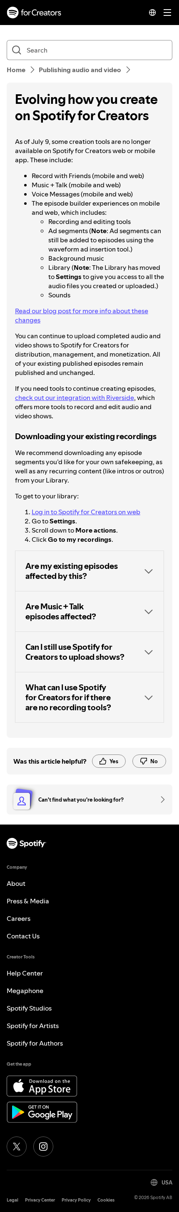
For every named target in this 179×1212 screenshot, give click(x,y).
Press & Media (28, 900)
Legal (12, 1200)
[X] (17, 1147)
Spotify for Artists (33, 1025)
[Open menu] (167, 13)
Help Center (25, 973)
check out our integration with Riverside (74, 397)
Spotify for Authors (35, 1043)
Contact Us (23, 935)
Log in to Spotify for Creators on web (86, 511)
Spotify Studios (29, 1008)
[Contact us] (160, 800)
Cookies (105, 1200)
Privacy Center (40, 1200)
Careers (18, 918)
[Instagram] (43, 1147)
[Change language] (152, 12)
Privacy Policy (76, 1200)
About (16, 883)
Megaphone (25, 990)
